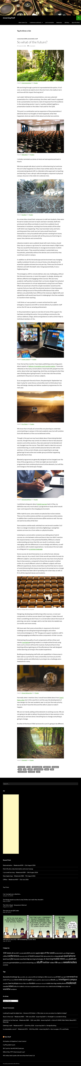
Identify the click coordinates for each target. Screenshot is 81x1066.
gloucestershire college (51, 956)
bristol (58, 977)
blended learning (52, 977)
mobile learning (51, 983)
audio (64, 953)
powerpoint (35, 986)
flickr (42, 956)
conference (13, 955)
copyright (63, 977)
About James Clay (23, 22)
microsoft (43, 983)
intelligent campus (68, 979)
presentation (31, 38)
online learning (28, 986)
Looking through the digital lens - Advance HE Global (19, 1013)
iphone (72, 955)
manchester (38, 983)
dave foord (11, 979)
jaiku (6, 983)
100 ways (7, 953)
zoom (38, 771)
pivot (20, 769)
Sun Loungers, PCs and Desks (60, 1029)
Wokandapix (25, 154)
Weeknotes (59, 22)
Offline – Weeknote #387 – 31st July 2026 (16, 879)
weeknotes (70, 962)
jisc (12, 958)
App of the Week (76, 22)
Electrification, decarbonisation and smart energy (18, 869)
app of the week (47, 953)
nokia (67, 959)
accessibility (22, 977)
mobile (56, 959)
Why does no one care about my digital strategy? (52, 1013)
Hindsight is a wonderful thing (57, 1016)
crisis (28, 767)
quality (30, 769)
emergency (55, 767)
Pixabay (36, 83)
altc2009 (27, 953)
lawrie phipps (13, 983)
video (52, 962)
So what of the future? (32, 42)
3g (18, 977)
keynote (16, 959)
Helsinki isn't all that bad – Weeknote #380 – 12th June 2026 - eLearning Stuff (26, 1020)
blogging (71, 953)
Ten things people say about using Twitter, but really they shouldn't (23, 899)
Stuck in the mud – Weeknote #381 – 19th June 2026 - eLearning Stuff (24, 1016)
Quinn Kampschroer (26, 83)
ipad (66, 955)
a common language (35, 549)
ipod (4, 983)
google (61, 956)
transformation (22, 771)
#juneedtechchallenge (10, 977)
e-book (31, 956)
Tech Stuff (8, 1037)
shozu (47, 986)
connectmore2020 (22, 38)
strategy (59, 986)
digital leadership (46, 979)
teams (46, 769)
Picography (24, 760)
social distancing (39, 769)
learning (26, 959)
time (52, 769)
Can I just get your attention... (12, 894)
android (30, 977)
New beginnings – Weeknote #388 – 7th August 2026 (19, 876)
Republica (24, 215)
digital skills (47, 767)
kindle (21, 959)
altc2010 (32, 953)
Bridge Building (51, 1025)
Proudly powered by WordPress (11, 1063)
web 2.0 (60, 962)
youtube (5, 965)
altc (27, 977)
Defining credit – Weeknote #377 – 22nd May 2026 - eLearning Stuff (24, 1025)
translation (31, 771)
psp (20, 962)
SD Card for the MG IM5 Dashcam (13, 1048)
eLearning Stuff (9, 18)
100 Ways (67, 22)
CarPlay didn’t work (9, 1045)
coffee (5, 956)
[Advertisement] (11, 824)
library (21, 983)
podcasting (6, 962)
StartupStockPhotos (26, 499)
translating (25, 642)
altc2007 (16, 953)
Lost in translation (49, 22)
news (62, 958)
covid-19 (6, 980)
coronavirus (22, 767)
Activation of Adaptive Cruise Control (14, 1041)
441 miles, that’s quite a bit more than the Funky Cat (19, 1055)
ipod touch (6, 959)
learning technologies (36, 959)
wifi (69, 986)
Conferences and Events (35, 22)
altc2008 (21, 953)
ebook (52, 980)
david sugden (27, 980)
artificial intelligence (38, 977)
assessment (59, 953)
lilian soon (26, 983)
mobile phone (61, 983)
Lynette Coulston (26, 359)
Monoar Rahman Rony (27, 693)
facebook (37, 956)
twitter (46, 962)
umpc (66, 986)
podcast (72, 958)
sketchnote (52, 986)
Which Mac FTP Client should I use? (14, 1052)
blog (67, 953)
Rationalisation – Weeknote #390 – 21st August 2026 (19, 865)
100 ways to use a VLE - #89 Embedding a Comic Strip (19, 939)
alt (12, 953)
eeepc (56, 979)
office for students (19, 986)
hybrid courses (42, 504)
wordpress (14, 989)
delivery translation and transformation (42, 366)
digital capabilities (37, 767)
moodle (5, 986)
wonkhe (7, 989)
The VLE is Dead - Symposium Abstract (15, 905)
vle (56, 962)
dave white (18, 980)
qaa (25, 769)
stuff (36, 38)
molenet (71, 983)
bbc (46, 977)
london (32, 983)
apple (38, 953)
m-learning (48, 959)
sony (35, 962)
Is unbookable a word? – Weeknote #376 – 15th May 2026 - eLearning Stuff (26, 1029)
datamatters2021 (23, 956)
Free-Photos (25, 424)
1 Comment (32, 46)
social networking (27, 962)
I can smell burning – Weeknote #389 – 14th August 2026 (20, 872)
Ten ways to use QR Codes (11, 910)
